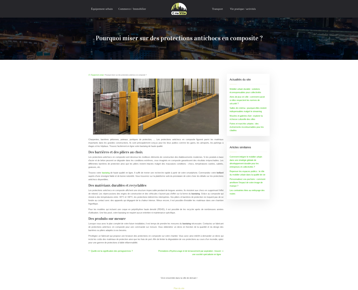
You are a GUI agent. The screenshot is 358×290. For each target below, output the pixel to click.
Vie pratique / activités (243, 8)
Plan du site (179, 288)
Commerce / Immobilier (132, 8)
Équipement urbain (102, 8)
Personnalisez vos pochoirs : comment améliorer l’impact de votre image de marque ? (247, 182)
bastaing (106, 172)
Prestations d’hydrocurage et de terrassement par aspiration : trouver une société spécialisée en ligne (189, 252)
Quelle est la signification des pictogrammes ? (112, 251)
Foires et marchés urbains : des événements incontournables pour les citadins (247, 127)
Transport (217, 8)
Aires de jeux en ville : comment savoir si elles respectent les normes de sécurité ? (247, 100)
